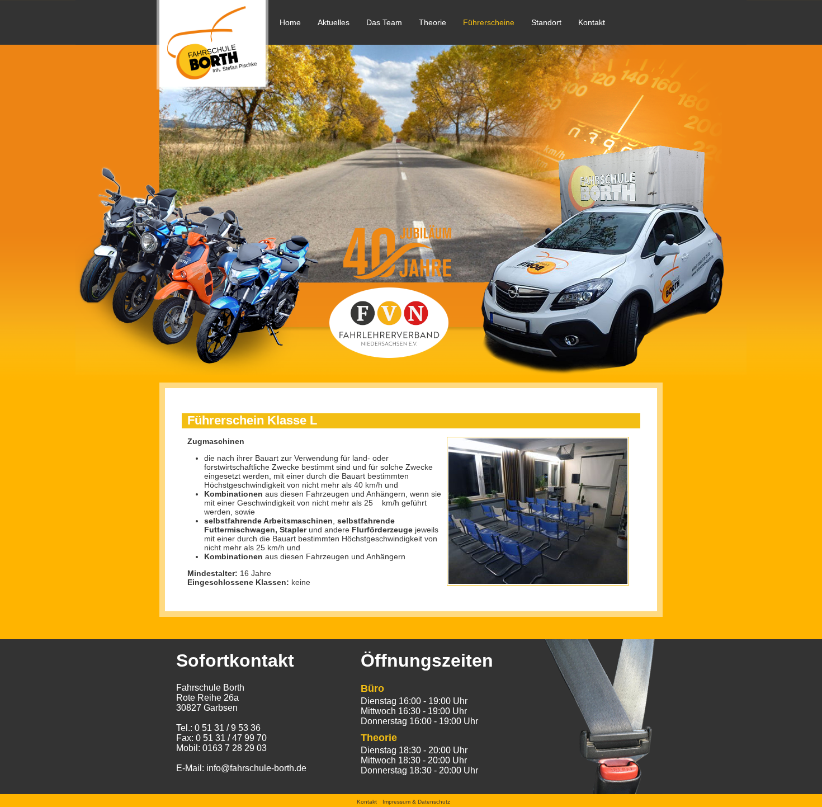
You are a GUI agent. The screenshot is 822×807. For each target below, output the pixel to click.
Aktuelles (333, 22)
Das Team (384, 22)
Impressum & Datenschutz (416, 802)
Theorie (432, 22)
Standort (546, 22)
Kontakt (591, 22)
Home (290, 22)
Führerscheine (488, 22)
